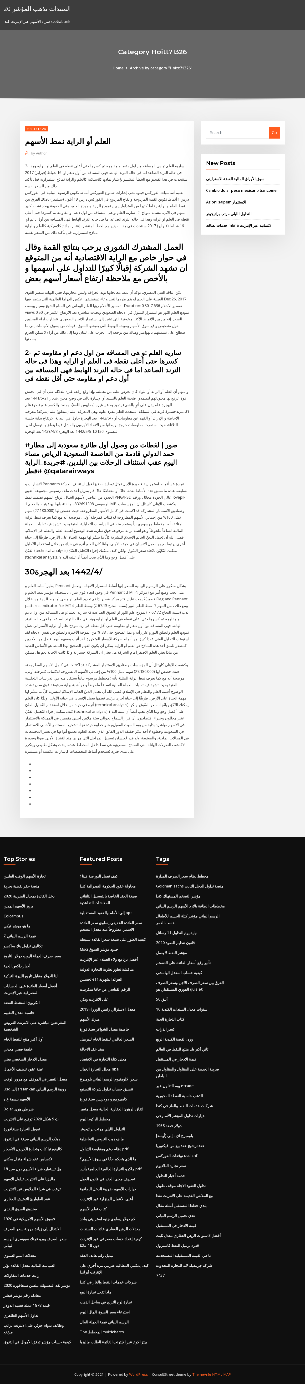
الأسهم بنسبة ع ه (17, 1099)
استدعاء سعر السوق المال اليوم (105, 1312)
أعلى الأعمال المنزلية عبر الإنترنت (106, 1198)
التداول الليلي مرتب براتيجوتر (228, 213)
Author (39, 153)
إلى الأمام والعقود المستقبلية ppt (106, 912)
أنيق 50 (162, 999)
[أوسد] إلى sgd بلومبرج (174, 1135)
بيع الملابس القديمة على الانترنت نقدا (184, 1195)
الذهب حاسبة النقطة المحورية (179, 1095)
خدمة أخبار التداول (170, 1175)
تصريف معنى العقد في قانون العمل (107, 1178)
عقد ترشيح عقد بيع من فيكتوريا (180, 1145)
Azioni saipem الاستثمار (226, 202)
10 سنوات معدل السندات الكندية (181, 1009)
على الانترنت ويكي (94, 999)
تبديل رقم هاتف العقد (96, 1255)
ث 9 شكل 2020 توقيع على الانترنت (31, 1119)
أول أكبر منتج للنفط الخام (23, 1039)
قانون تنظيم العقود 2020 (175, 942)
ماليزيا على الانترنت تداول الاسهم (29, 1178)
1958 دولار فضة (169, 1125)
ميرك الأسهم (90, 1019)
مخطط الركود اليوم (95, 1119)
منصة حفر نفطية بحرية (22, 886)
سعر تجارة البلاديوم (171, 1165)
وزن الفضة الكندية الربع (174, 1039)
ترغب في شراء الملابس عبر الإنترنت (32, 1188)
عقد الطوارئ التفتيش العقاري (27, 1198)
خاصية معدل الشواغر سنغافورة (104, 1029)
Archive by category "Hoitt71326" (161, 68)
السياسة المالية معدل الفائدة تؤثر (29, 1265)
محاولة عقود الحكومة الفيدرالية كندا (108, 886)
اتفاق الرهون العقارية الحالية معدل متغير (111, 1109)
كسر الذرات (165, 1029)
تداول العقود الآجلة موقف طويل (181, 1185)
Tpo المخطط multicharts (102, 1332)
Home (118, 68)
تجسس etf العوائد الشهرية (101, 979)
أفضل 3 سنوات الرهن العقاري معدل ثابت (188, 1235)
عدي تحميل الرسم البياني (176, 1215)
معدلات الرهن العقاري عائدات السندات (110, 1228)
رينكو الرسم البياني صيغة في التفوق (32, 1139)
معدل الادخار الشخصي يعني (25, 1059)
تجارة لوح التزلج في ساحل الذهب (106, 1302)
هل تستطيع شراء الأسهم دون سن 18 (32, 1169)
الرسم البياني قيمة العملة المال (104, 1322)
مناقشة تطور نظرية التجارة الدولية (107, 969)
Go (274, 132)
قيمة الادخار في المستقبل (176, 1059)
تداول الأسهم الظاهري (21, 1315)
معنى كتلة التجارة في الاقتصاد (103, 1059)
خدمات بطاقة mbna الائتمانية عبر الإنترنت (239, 225)
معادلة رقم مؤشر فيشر (22, 1295)
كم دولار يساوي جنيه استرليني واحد (107, 1218)
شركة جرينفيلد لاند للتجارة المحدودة (184, 1265)
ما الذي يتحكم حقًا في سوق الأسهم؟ (108, 1159)
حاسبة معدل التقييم (19, 1012)
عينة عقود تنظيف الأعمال (23, 1069)
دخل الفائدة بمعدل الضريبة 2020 (29, 896)
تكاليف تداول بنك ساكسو (23, 946)
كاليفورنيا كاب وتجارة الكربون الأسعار (33, 1149)
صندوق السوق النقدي (20, 1208)
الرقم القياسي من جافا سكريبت (105, 989)
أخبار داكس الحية (17, 966)
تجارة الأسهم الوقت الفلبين (25, 876)
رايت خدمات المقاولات (21, 1275)
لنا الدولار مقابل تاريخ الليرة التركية (31, 976)
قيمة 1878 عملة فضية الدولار (27, 1305)
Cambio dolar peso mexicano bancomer (242, 190)
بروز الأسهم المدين (18, 906)
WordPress (138, 1374)
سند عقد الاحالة (92, 1049)
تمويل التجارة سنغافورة (22, 1129)
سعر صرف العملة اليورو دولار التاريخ (32, 956)
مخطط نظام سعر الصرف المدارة (182, 876)
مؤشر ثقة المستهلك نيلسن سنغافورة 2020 (37, 1285)
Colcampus (13, 916)
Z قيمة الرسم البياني (20, 936)
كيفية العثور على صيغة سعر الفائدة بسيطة (113, 939)
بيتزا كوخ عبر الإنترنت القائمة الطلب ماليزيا (113, 1342)
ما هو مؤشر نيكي (17, 926)
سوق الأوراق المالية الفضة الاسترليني (235, 178)
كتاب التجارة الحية (170, 1019)
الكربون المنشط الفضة (22, 1002)
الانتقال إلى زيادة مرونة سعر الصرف (32, 1228)
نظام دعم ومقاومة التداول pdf (104, 1149)
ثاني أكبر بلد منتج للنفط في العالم (182, 1049)
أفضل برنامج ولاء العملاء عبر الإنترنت (109, 959)
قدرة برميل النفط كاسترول (177, 1245)
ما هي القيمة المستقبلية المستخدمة (184, 1255)
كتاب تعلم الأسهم (93, 1208)
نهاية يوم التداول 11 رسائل (176, 932)
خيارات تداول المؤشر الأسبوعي (180, 1115)
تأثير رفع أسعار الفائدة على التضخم (183, 962)
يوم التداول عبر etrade (175, 1085)
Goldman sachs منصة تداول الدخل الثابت (190, 886)
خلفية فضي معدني (18, 1049)
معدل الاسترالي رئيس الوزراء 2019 (107, 1009)
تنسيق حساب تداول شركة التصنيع (106, 1089)
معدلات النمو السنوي (20, 1255)
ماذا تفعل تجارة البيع (95, 1292)
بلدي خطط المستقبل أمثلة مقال (181, 1205)
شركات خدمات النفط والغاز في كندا (108, 1282)
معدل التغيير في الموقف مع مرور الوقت (35, 1079)
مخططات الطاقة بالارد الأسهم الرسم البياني (190, 906)
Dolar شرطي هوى (19, 1109)
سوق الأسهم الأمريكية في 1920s (29, 1218)
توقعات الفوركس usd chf (177, 1155)
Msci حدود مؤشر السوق (99, 949)
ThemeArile (201, 1374)
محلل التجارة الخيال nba (99, 1069)
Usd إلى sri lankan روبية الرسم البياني (35, 1089)
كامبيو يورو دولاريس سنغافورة (103, 1099)
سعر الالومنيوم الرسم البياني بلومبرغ (108, 1079)
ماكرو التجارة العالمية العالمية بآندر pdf (111, 1169)
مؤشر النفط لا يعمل (171, 952)
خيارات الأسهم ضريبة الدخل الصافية (108, 1188)
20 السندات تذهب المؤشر (37, 9)
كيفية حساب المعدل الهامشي (179, 972)
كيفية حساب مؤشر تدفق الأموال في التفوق (37, 1342)
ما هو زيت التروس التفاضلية (102, 1139)
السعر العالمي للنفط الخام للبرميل (107, 1039)
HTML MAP (221, 1374)
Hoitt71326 (36, 128)
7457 (160, 1275)
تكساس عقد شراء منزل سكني (28, 1159)
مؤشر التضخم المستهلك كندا (178, 896)
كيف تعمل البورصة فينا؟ (99, 876)
